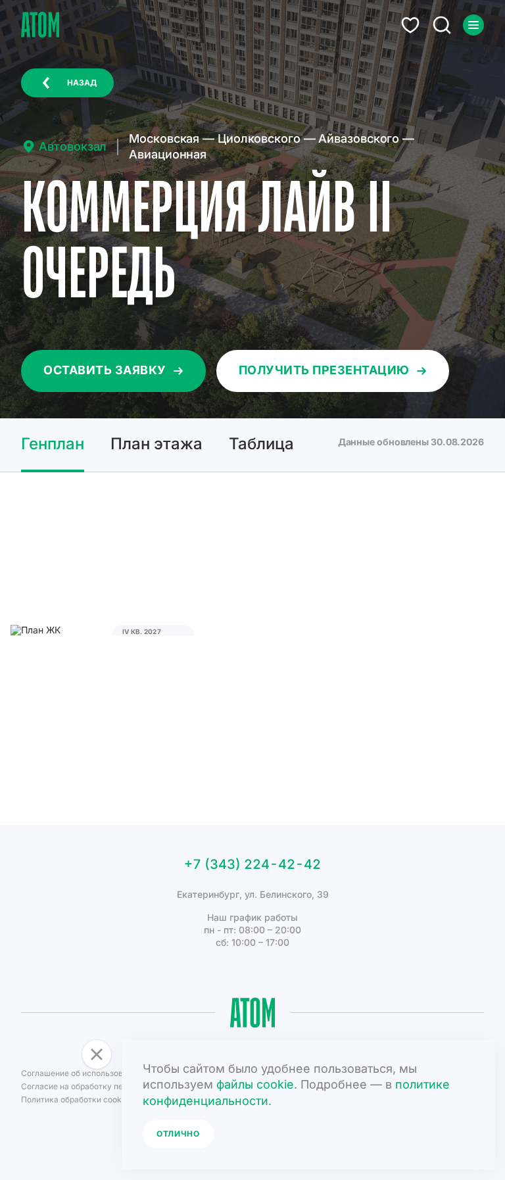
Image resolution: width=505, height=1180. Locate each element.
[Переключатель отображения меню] (473, 25)
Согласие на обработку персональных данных (111, 1086)
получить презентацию (324, 370)
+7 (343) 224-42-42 (252, 864)
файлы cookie (255, 1084)
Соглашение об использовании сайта (93, 1073)
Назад (82, 82)
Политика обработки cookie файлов (89, 1099)
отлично (178, 1134)
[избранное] (410, 25)
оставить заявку (104, 370)
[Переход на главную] (40, 24)
